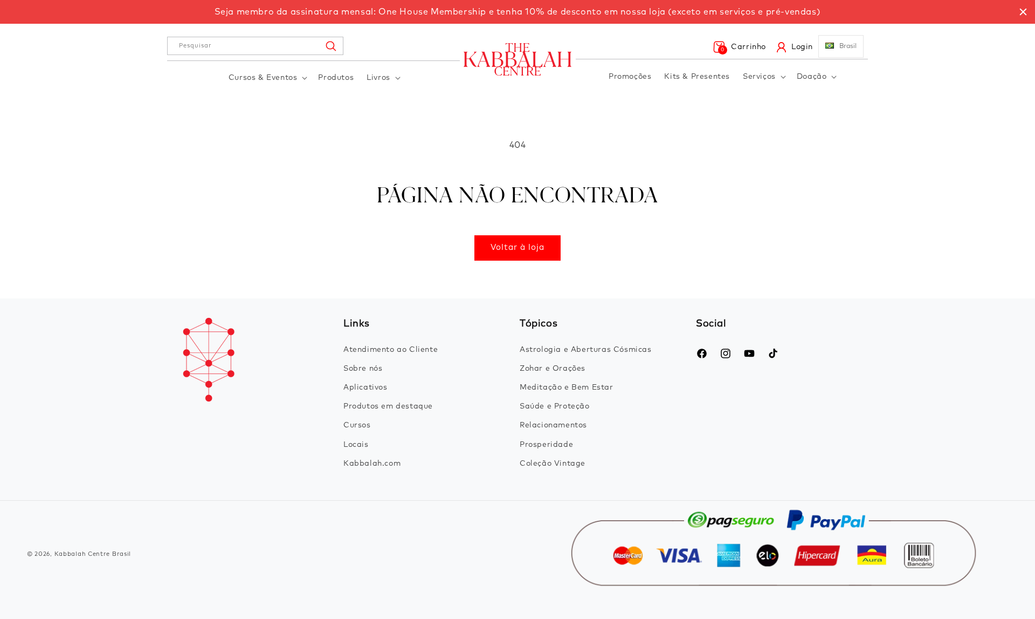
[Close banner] (1023, 11)
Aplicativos (365, 387)
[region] (517, 12)
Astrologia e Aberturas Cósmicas (586, 349)
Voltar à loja (517, 247)
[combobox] (255, 46)
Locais (356, 444)
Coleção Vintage (552, 463)
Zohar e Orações (552, 368)
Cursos (357, 425)
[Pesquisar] (330, 46)
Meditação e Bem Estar (566, 387)
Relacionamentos (553, 425)
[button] (267, 77)
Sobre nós (362, 368)
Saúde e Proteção (555, 406)
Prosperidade (546, 444)
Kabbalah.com (372, 463)
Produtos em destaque (388, 406)
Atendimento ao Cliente (390, 349)
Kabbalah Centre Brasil (92, 554)
